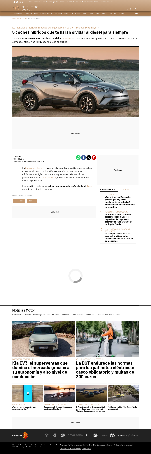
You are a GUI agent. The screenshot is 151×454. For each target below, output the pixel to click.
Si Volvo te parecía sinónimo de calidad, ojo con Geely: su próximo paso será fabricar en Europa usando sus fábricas (90, 409)
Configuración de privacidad (123, 445)
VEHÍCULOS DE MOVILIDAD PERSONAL (90, 359)
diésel (89, 186)
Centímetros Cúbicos (19, 18)
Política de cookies (89, 445)
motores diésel (49, 177)
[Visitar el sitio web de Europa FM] (104, 435)
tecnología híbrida (33, 168)
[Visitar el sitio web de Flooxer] (135, 435)
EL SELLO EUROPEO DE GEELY (87, 404)
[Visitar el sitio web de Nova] (71, 435)
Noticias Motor (23, 310)
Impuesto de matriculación (112, 13)
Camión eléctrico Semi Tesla (103, 2)
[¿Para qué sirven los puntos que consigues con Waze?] (27, 393)
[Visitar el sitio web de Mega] (79, 435)
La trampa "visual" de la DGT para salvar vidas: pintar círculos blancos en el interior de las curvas (119, 237)
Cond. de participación (104, 445)
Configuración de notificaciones (70, 449)
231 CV (110, 404)
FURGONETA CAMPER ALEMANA (116, 212)
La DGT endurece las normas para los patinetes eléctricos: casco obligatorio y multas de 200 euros (105, 370)
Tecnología (19, 201)
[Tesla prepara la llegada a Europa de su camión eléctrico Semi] (59, 393)
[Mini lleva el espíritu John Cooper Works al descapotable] (123, 393)
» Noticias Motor (34, 18)
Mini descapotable (52, 2)
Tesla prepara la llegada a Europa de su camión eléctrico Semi (58, 408)
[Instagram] (14, 159)
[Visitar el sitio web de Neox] (63, 435)
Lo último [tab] (124, 189)
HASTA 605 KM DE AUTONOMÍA (23, 359)
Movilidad (68, 13)
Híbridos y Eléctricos (43, 13)
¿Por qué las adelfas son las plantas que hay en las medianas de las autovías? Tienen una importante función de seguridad (120, 202)
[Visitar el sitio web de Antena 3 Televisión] (46, 435)
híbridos (66, 38)
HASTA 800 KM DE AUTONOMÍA (55, 404)
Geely (43, 2)
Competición (93, 13)
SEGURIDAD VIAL (111, 195)
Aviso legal (63, 445)
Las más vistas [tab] (107, 189)
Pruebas (58, 13)
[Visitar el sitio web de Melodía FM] (112, 435)
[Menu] (136, 13)
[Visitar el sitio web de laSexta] (54, 435)
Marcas (29, 13)
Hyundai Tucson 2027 (67, 2)
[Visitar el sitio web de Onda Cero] (95, 435)
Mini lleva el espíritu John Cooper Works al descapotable (122, 408)
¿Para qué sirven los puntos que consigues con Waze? (24, 408)
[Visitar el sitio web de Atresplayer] (123, 435)
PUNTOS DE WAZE (18, 404)
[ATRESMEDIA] (20, 435)
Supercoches (80, 13)
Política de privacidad (75, 445)
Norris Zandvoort (34, 2)
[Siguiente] (137, 2)
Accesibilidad (86, 449)
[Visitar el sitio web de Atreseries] (87, 435)
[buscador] (136, 9)
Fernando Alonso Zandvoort (84, 2)
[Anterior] (27, 2)
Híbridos (32, 201)
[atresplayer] (126, 9)
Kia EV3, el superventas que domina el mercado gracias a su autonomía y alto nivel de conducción (40, 370)
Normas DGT (18, 13)
